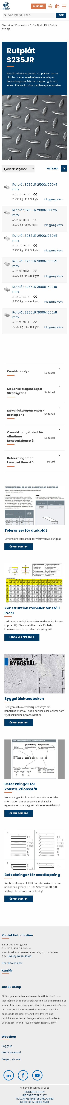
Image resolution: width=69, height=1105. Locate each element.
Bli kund (38, 6)
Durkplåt (42, 25)
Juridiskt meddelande (34, 1102)
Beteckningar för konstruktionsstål (20, 787)
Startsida (7, 25)
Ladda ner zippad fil (21, 637)
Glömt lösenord (11, 1052)
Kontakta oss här (12, 963)
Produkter (21, 25)
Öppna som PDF (18, 546)
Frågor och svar (11, 1059)
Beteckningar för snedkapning (32, 874)
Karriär (7, 971)
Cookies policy (35, 1092)
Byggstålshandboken (24, 698)
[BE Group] (6, 6)
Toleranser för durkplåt (25, 530)
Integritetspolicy (34, 1095)
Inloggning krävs (53, 199)
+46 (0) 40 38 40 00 (19, 956)
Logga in (7, 1046)
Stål (32, 25)
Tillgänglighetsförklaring (35, 1098)
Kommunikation (32, 715)
